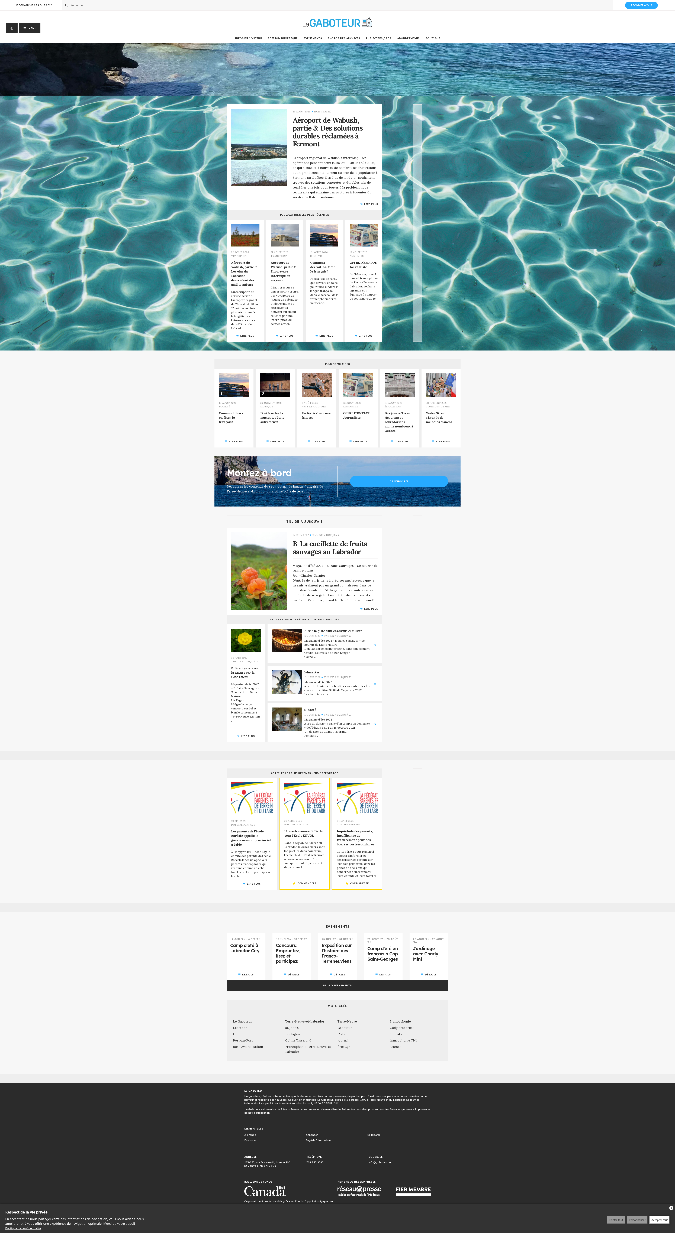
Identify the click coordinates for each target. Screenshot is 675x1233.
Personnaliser (637, 1220)
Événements (313, 38)
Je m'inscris (399, 481)
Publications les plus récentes (304, 214)
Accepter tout (659, 1220)
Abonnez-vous (641, 5)
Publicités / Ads (378, 38)
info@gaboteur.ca (380, 1162)
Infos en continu (248, 38)
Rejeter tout (616, 1220)
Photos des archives (344, 38)
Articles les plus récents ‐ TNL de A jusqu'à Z (304, 619)
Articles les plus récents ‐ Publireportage (304, 773)
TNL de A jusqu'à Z (304, 522)
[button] (30, 28)
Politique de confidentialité (23, 1228)
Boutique (433, 38)
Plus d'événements (337, 985)
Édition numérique (283, 38)
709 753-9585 (314, 1162)
